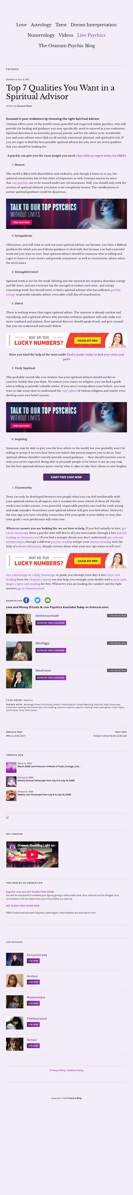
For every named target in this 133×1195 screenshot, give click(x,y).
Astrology (41, 24)
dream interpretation (65, 704)
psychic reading (61, 541)
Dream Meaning (85, 704)
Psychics (12, 69)
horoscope (114, 704)
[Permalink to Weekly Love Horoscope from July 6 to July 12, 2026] (11, 795)
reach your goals (101, 707)
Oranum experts (40, 579)
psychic (70, 707)
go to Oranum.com (30, 588)
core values (69, 390)
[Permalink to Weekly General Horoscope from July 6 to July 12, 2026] (11, 781)
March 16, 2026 (24, 763)
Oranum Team (24, 106)
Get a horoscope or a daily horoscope (30, 575)
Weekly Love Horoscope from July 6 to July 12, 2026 (44, 794)
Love (21, 24)
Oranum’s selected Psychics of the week (110, 734)
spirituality (12, 710)
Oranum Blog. (75, 1098)
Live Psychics (91, 35)
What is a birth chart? (15, 734)
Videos (66, 35)
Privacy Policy (57, 1070)
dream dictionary (29, 546)
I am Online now (117, 615)
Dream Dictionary (43, 704)
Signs (121, 707)
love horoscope (34, 707)
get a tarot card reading (25, 583)
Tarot (61, 24)
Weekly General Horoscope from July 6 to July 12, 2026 (46, 780)
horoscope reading (15, 707)
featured (98, 704)
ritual (114, 707)
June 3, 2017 (23, 79)
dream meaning (100, 541)
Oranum (61, 707)
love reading (49, 707)
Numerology (41, 35)
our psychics (20, 182)
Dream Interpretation (94, 24)
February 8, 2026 (25, 777)
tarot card (119, 579)
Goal (106, 704)
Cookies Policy (75, 1070)
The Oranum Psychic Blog (66, 45)
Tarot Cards (31, 710)
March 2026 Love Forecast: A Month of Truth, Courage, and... (48, 766)
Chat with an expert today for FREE (100, 155)
